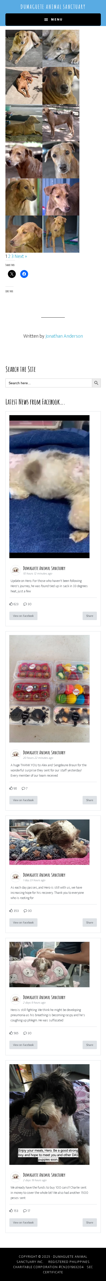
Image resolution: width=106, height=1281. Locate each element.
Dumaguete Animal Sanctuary (53, 6)
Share (89, 615)
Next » (21, 256)
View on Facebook (23, 615)
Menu (57, 19)
